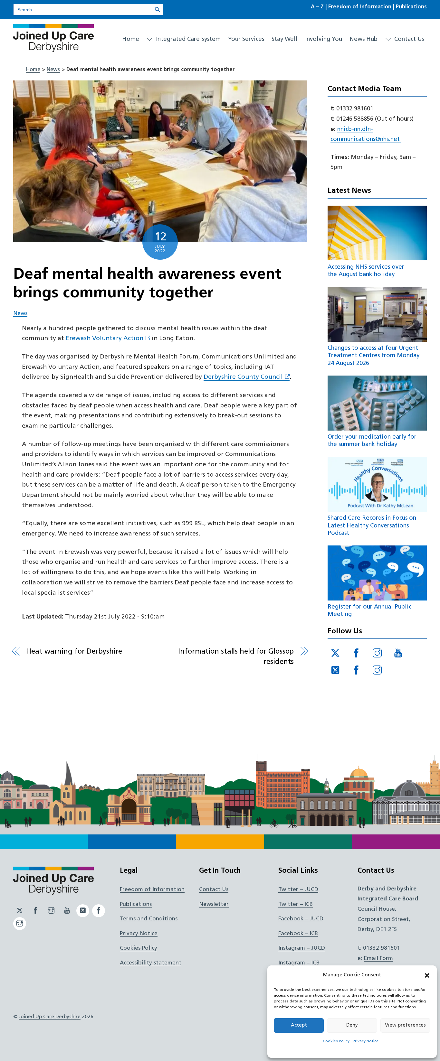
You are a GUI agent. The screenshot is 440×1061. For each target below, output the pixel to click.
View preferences (405, 1025)
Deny (352, 1025)
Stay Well (285, 39)
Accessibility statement (150, 963)
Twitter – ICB (295, 904)
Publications (411, 7)
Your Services (246, 39)
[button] (427, 975)
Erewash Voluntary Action (104, 339)
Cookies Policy (336, 1041)
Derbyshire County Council (243, 377)
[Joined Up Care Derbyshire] (53, 49)
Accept (299, 1025)
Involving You (323, 39)
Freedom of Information (359, 7)
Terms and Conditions (148, 919)
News (53, 69)
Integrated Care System (187, 39)
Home (130, 39)
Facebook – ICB (298, 933)
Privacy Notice (365, 1041)
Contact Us (408, 39)
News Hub (363, 39)
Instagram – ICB (299, 963)
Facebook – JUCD (300, 919)
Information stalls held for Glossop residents (236, 657)
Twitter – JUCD (298, 889)
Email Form (378, 958)
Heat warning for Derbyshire (74, 652)
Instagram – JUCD (301, 948)
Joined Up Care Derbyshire (50, 1016)
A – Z (317, 7)
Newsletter (214, 904)
